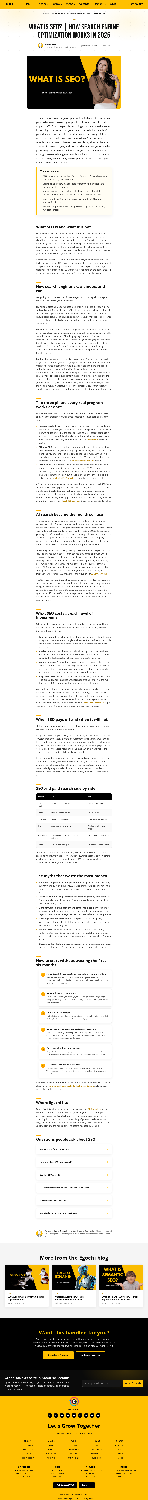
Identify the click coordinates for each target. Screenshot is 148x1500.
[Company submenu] (74, 4)
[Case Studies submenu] (91, 4)
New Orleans (97, 1453)
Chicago (120, 1441)
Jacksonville (120, 1445)
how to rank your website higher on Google (71, 1085)
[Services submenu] (33, 4)
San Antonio (74, 1458)
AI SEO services (99, 573)
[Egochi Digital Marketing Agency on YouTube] (74, 1415)
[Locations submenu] (61, 4)
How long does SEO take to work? (56, 1162)
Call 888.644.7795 (65, 1485)
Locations (56, 4)
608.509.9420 (124, 1476)
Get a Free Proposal (58, 1355)
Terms (78, 1498)
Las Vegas (51, 1449)
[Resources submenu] (105, 4)
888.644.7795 (137, 4)
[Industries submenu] (47, 4)
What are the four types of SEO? (55, 1149)
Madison (28, 1441)
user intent (93, 439)
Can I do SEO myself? (50, 1174)
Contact (113, 4)
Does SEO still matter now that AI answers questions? (65, 1187)
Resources (99, 4)
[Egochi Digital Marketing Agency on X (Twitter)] (62, 1415)
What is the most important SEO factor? (59, 1213)
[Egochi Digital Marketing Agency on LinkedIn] (68, 1415)
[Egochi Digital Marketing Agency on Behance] (86, 1415)
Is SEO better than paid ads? (53, 1200)
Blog (51, 13)
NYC (120, 1449)
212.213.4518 (24, 1476)
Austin (74, 1441)
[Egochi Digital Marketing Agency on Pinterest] (80, 1415)
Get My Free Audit (133, 1383)
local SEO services (71, 500)
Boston (96, 1441)
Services (28, 4)
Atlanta (51, 1441)
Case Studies (84, 4)
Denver (74, 1445)
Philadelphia (28, 1458)
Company (69, 4)
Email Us (86, 1485)
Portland (51, 1458)
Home (45, 13)
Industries (42, 4)
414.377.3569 (90, 1476)
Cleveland (28, 1445)
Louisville (97, 1449)
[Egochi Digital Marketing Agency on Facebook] (50, 1415)
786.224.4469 (57, 1476)
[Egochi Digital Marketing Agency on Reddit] (92, 1415)
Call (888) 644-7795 (90, 1355)
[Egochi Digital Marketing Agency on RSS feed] (98, 1415)
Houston (97, 1445)
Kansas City (28, 1449)
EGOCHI (9, 4)
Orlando (120, 1453)
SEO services (94, 1109)
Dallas (51, 1445)
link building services (83, 460)
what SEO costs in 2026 (95, 702)
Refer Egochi (69, 1498)
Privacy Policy (88, 1498)
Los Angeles (73, 1449)
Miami (28, 1453)
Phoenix (74, 1453)
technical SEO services (64, 478)
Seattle (120, 1458)
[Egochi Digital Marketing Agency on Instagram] (56, 1415)
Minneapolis (51, 1453)
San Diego (96, 1458)
